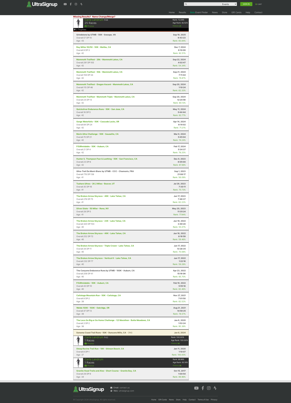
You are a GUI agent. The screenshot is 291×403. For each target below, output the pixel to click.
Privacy (214, 399)
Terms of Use (203, 399)
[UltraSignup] (42, 4)
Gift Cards (236, 12)
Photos (90, 26)
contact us (125, 387)
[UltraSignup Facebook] (71, 3)
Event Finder (199, 12)
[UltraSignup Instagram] (76, 3)
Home (172, 12)
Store (224, 12)
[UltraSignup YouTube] (65, 3)
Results (182, 12)
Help (248, 12)
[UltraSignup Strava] (81, 3)
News (215, 12)
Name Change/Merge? (103, 16)
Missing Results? (82, 16)
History (176, 26)
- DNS (104, 332)
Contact (258, 12)
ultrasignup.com (126, 391)
